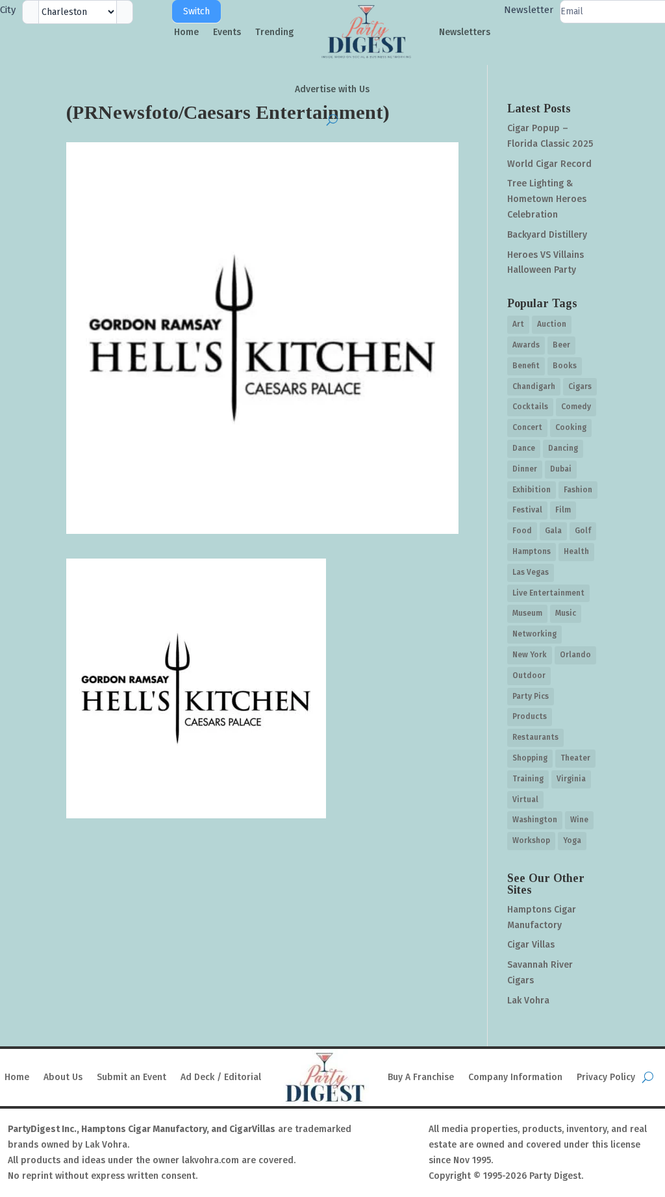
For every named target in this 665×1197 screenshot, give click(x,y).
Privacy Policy (606, 1077)
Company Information (515, 1077)
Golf (583, 530)
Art (518, 324)
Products (529, 716)
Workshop (531, 840)
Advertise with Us (332, 89)
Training (528, 778)
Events (227, 32)
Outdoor (529, 675)
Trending (274, 32)
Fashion (578, 489)
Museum (527, 613)
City (8, 10)
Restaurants (535, 737)
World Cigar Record (549, 164)
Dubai (560, 468)
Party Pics (530, 696)
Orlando (575, 654)
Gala (553, 530)
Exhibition (531, 489)
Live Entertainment (548, 593)
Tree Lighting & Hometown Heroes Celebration (546, 199)
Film (563, 509)
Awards (526, 344)
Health (576, 551)
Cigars (580, 386)
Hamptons (531, 551)
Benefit (526, 365)
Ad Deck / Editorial (221, 1077)
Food (522, 530)
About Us (63, 1077)
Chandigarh (533, 386)
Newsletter (528, 10)
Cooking (570, 427)
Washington (534, 819)
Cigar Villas (531, 944)
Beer (561, 344)
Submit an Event (131, 1077)
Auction (551, 324)
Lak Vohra (528, 1000)
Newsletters (464, 32)
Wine (579, 819)
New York (529, 654)
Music (565, 613)
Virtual (525, 799)
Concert (527, 427)
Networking (534, 633)
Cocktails (530, 406)
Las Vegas (530, 572)
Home (186, 32)
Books (565, 365)
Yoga (572, 840)
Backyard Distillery (547, 234)
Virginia (571, 778)
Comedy (576, 406)
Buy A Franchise (421, 1077)
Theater (575, 757)
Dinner (524, 468)
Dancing (563, 448)
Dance (523, 448)
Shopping (529, 757)
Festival (527, 509)
